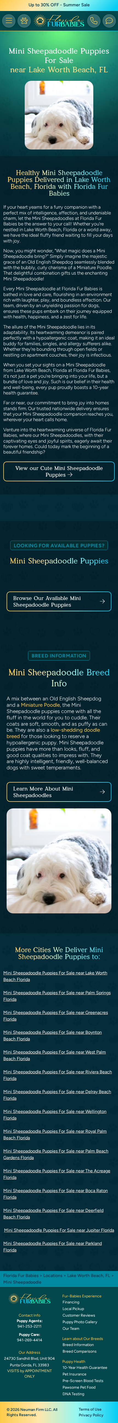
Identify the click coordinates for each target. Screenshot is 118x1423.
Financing (71, 1302)
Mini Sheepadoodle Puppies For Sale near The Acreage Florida (56, 1174)
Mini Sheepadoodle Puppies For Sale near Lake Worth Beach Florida (55, 976)
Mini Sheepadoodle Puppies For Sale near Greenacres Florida (55, 1016)
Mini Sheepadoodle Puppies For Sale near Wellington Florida (54, 1115)
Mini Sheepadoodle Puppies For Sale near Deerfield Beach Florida (53, 1214)
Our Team (71, 1328)
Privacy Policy (91, 1415)
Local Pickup (73, 1308)
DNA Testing (73, 1394)
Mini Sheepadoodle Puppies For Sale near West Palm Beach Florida (54, 1055)
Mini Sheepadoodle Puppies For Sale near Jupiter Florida (59, 1230)
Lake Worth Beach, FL (89, 1275)
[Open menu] (8, 20)
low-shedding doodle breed (53, 733)
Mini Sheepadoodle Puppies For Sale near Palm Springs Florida (57, 996)
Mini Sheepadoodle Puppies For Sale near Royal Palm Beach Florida (55, 1134)
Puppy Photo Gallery (80, 1322)
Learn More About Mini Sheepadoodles (43, 791)
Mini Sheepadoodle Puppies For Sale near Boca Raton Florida (55, 1194)
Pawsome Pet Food (79, 1387)
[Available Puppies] (24, 20)
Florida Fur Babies (20, 1275)
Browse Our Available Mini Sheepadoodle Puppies (47, 601)
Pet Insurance (74, 1374)
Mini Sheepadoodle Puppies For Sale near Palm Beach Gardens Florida (55, 1154)
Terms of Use (90, 1409)
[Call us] (93, 20)
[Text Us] (109, 20)
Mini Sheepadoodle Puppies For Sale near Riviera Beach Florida (57, 1075)
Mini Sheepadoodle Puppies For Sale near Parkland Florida (52, 1247)
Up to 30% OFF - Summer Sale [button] (59, 4)
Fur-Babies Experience (82, 1296)
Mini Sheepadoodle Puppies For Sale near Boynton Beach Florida (52, 1035)
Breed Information (78, 1344)
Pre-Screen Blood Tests (83, 1380)
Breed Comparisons (80, 1351)
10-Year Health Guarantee (85, 1367)
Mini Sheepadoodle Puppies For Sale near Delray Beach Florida (57, 1095)
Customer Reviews (79, 1315)
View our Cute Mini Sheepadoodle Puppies (59, 471)
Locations (52, 1275)
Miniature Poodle (40, 705)
